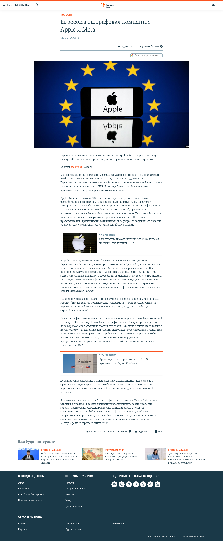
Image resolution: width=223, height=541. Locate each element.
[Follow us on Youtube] (114, 484)
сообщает (76, 167)
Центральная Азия (51, 450)
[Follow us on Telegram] (136, 484)
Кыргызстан (24, 529)
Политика (70, 495)
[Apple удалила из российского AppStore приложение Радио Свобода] (80, 363)
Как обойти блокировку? (31, 495)
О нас (21, 483)
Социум (69, 500)
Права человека (73, 506)
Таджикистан (73, 524)
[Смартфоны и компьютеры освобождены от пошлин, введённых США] (80, 243)
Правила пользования (30, 500)
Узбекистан (119, 524)
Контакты (23, 489)
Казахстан (23, 524)
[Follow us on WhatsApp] (143, 484)
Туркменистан (74, 529)
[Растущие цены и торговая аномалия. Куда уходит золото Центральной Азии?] (92, 454)
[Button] (125, 47)
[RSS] (157, 484)
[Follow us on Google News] (150, 484)
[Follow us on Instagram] (121, 484)
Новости (66, 15)
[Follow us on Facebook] (129, 484)
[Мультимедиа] (213, 5)
